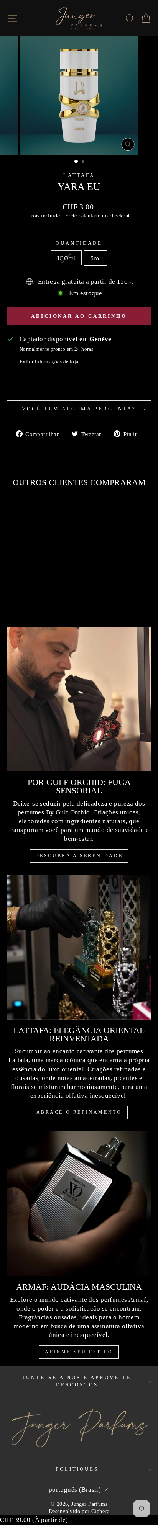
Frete (71, 215)
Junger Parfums (89, 1504)
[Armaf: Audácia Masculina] (79, 1203)
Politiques (77, 1469)
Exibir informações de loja (49, 361)
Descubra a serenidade (79, 855)
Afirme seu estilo (79, 1352)
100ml (66, 258)
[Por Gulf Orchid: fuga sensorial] (79, 699)
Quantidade (79, 243)
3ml (95, 258)
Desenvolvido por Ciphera (79, 1511)
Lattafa (79, 175)
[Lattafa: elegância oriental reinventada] (79, 947)
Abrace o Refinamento (79, 1112)
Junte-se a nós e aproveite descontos (77, 1381)
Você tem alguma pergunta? (79, 409)
